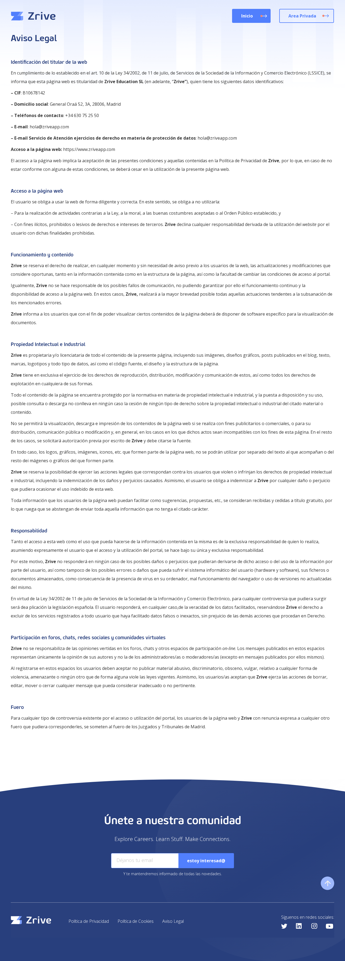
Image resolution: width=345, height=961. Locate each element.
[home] (33, 16)
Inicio (247, 16)
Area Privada (302, 16)
